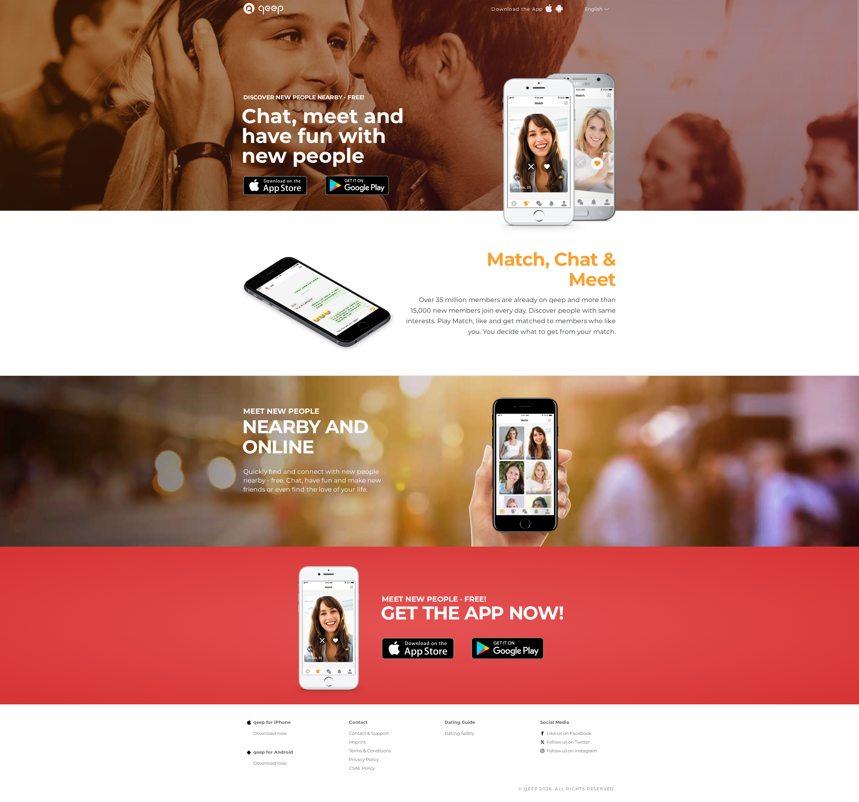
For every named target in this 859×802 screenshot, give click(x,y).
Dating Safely (459, 733)
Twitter (568, 742)
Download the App (518, 9)
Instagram (572, 750)
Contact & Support (369, 733)
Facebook (569, 733)
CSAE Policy (362, 768)
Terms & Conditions (370, 750)
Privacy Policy (364, 759)
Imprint (357, 742)
